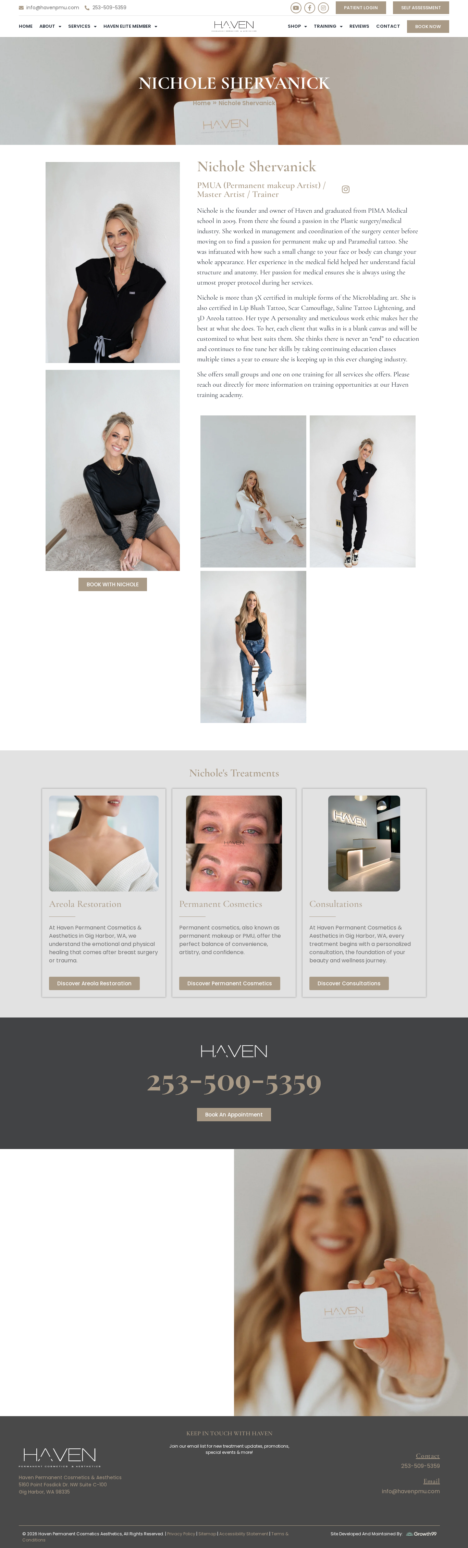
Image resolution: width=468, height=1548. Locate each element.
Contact (388, 26)
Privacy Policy (181, 1534)
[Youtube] (296, 7)
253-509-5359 (234, 1078)
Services (79, 26)
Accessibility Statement (243, 1534)
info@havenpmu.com (411, 1491)
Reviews (359, 26)
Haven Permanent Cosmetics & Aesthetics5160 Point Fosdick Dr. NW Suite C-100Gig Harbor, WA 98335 (70, 1484)
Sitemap (207, 1534)
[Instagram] (323, 7)
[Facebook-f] (309, 7)
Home (26, 26)
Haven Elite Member (127, 26)
